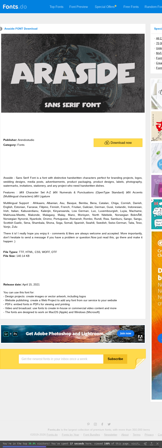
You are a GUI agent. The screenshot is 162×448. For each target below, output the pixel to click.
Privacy (149, 434)
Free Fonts (131, 6)
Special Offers (105, 6)
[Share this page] (151, 443)
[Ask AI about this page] (145, 443)
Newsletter (110, 434)
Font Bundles (91, 434)
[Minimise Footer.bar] (157, 443)
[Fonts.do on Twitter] (109, 424)
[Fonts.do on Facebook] (102, 424)
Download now (121, 142)
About (125, 434)
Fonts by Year (70, 434)
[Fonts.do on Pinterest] (88, 424)
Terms (136, 434)
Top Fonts (56, 6)
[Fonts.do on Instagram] (95, 424)
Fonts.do (52, 434)
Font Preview (78, 6)
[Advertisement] (73, 125)
